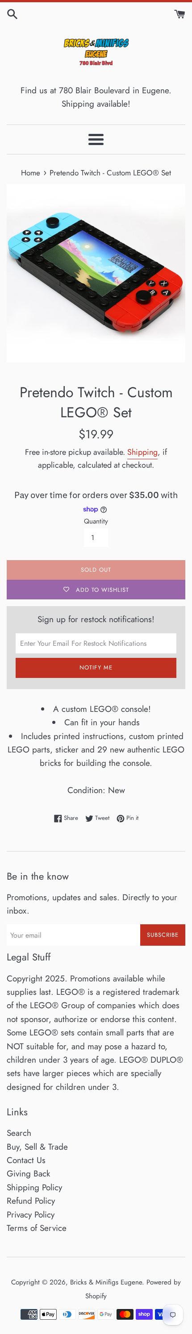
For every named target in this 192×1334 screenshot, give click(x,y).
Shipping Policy (34, 1187)
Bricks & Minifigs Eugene (106, 1282)
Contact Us (26, 1160)
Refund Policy (31, 1201)
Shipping (142, 452)
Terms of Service (37, 1228)
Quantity (96, 521)
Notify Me (96, 667)
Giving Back (28, 1174)
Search (19, 1133)
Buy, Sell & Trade (37, 1147)
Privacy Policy (30, 1215)
